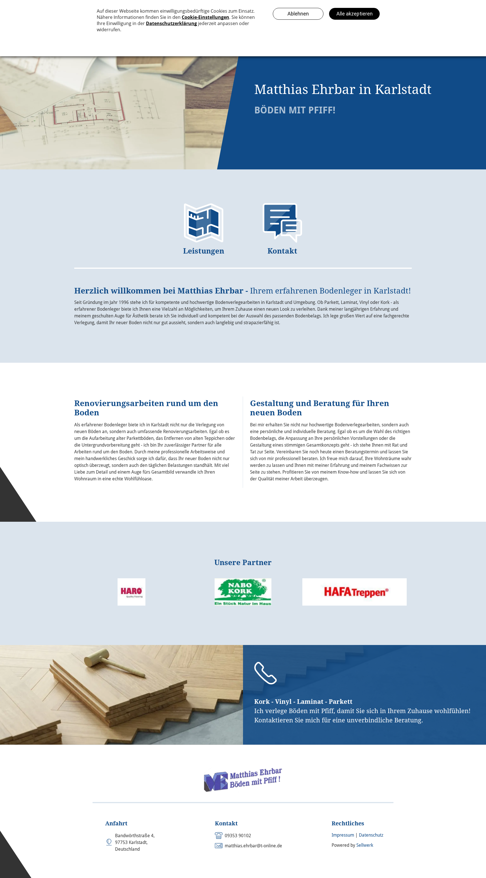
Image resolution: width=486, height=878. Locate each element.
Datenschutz (371, 835)
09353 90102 (238, 835)
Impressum (343, 835)
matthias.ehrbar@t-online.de (253, 845)
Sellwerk (364, 845)
